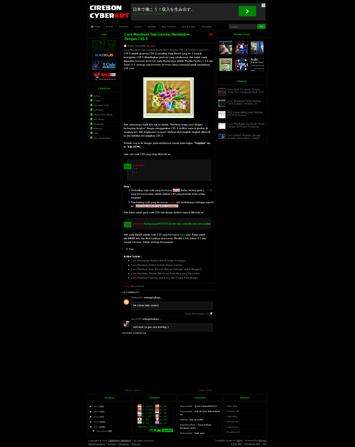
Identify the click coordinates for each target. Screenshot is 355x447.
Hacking (151, 26)
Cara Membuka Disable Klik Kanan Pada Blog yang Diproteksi (165, 273)
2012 (96, 421)
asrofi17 (136, 319)
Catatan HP (233, 411)
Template (206, 26)
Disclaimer (123, 444)
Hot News (98, 119)
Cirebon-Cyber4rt (198, 49)
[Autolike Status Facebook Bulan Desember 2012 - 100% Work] (241, 70)
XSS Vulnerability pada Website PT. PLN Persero (245, 114)
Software (124, 26)
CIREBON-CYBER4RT (119, 440)
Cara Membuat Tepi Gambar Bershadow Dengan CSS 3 (154, 49)
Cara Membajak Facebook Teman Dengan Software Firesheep (246, 125)
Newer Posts (132, 390)
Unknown (137, 297)
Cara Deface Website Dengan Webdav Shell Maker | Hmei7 (243, 137)
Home (97, 26)
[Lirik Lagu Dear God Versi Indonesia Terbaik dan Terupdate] (257, 70)
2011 (96, 427)
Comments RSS (252, 443)
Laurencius (232, 426)
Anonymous (186, 406)
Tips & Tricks (188, 26)
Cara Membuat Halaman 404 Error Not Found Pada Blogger (164, 277)
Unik (95, 133)
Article (109, 26)
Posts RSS (236, 443)
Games (138, 26)
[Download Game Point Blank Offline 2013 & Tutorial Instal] (225, 53)
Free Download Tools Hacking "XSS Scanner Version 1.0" (244, 102)
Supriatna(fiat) (187, 424)
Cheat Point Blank (103, 114)
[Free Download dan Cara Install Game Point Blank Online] (241, 53)
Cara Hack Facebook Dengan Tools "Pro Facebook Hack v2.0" (245, 91)
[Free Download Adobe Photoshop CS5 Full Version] (257, 53)
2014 (96, 411)
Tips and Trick (101, 105)
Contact (112, 444)
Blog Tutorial (168, 26)
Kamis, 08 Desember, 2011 (197, 314)
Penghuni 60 (233, 432)
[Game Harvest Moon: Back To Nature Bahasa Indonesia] (225, 70)
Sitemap (136, 444)
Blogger (263, 440)
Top (265, 443)
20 (211, 34)
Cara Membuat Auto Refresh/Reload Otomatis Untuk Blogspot (166, 269)
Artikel (97, 96)
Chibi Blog (232, 416)
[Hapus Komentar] (211, 314)
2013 (96, 416)
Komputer (98, 123)
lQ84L (239, 440)
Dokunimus (232, 421)
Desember (101, 431)
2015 (96, 406)
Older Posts (205, 390)
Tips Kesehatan (101, 138)
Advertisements (96, 444)
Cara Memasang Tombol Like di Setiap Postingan (158, 260)
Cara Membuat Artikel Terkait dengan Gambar (156, 264)
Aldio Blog (232, 406)
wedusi (183, 419)
